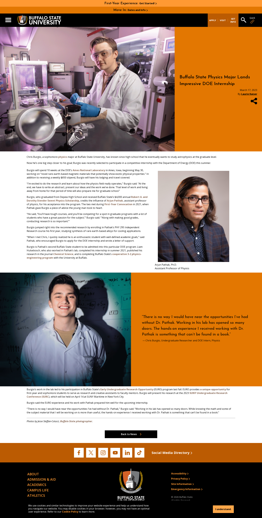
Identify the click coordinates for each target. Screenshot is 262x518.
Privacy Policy (179, 478)
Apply (212, 20)
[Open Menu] (8, 20)
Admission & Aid (41, 479)
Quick (252, 17)
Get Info (233, 20)
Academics (36, 484)
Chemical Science (63, 254)
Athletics (36, 495)
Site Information (181, 484)
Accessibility (178, 473)
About (33, 474)
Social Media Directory (171, 452)
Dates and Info (137, 10)
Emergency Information (185, 489)
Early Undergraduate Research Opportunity (126, 389)
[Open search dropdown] (243, 20)
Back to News (129, 434)
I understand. (223, 509)
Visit (223, 20)
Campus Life (38, 490)
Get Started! (147, 3)
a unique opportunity (213, 389)
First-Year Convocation (118, 204)
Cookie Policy (70, 511)
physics (62, 157)
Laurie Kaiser (249, 94)
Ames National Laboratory (89, 170)
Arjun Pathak (115, 200)
